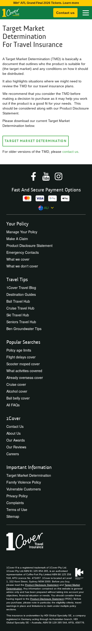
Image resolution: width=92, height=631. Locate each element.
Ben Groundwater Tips (23, 328)
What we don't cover (22, 266)
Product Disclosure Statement (29, 245)
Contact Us (15, 426)
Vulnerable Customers (23, 489)
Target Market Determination (35, 141)
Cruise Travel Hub (20, 308)
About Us (13, 433)
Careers (12, 453)
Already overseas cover (24, 377)
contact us (70, 152)
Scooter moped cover (23, 363)
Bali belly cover (18, 398)
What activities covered (24, 370)
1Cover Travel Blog (21, 287)
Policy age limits (18, 350)
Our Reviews (16, 446)
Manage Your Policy (21, 231)
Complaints (15, 502)
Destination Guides (21, 294)
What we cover (17, 259)
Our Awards (15, 440)
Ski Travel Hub (17, 314)
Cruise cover (16, 384)
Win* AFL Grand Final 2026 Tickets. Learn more (46, 3)
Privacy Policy (17, 495)
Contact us (65, 13)
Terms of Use (16, 509)
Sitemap (12, 516)
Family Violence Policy (23, 482)
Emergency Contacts (22, 252)
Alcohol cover (16, 391)
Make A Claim (17, 238)
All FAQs (13, 404)
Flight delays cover (21, 356)
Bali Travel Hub (18, 301)
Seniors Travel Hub (21, 321)
